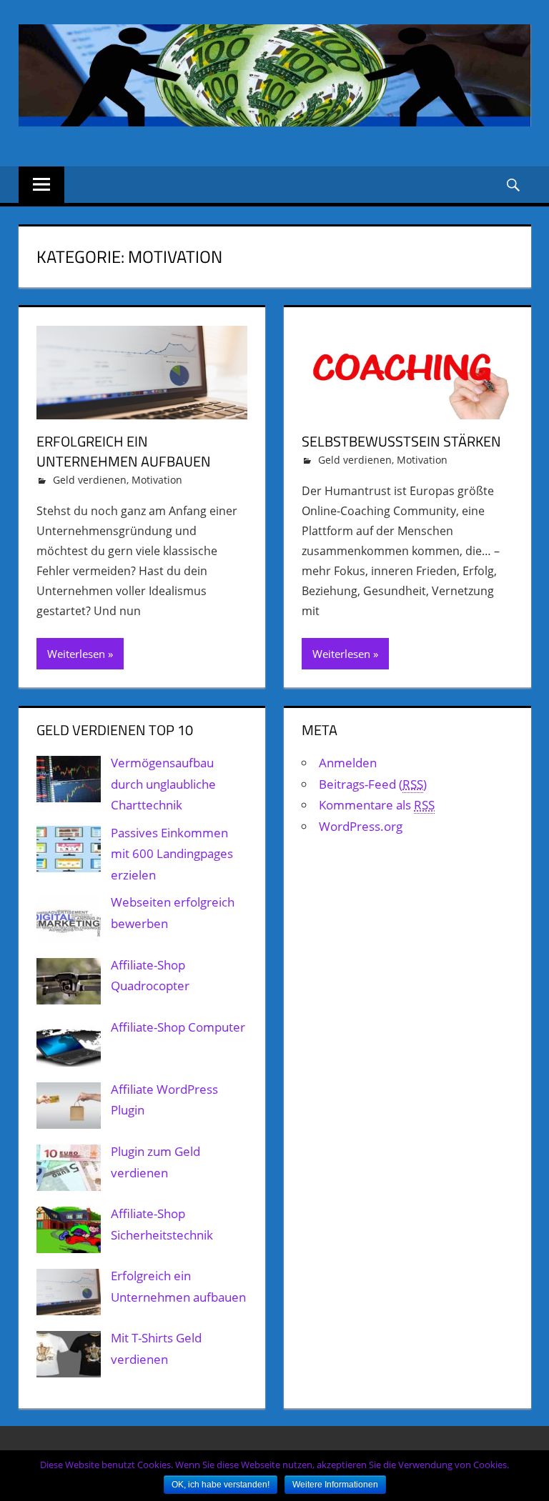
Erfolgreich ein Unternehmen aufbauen (123, 451)
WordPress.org (360, 826)
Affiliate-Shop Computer (178, 1027)
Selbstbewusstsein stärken (401, 441)
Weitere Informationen (335, 1485)
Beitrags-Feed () (373, 784)
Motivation (157, 480)
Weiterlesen (76, 654)
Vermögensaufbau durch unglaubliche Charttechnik (163, 784)
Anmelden (348, 762)
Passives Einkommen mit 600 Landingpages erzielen (172, 854)
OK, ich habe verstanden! (220, 1485)
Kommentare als (377, 805)
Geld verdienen (90, 480)
